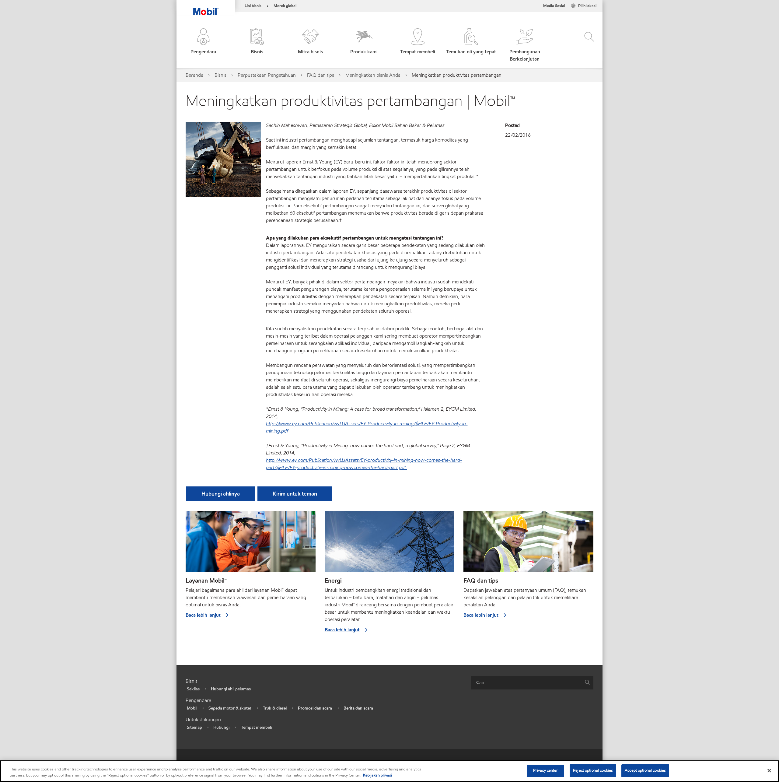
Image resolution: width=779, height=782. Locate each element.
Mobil (192, 708)
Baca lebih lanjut (203, 615)
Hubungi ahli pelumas (231, 689)
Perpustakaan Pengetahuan (267, 75)
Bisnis (220, 75)
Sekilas (193, 689)
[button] (203, 45)
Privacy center (545, 770)
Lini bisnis (253, 6)
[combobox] (532, 682)
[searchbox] (526, 682)
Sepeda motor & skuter (229, 708)
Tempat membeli (256, 727)
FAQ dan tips (320, 75)
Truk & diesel (275, 708)
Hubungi (221, 727)
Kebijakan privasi (377, 775)
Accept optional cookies (645, 770)
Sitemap (194, 727)
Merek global (285, 6)
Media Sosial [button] (554, 6)
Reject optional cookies (593, 770)
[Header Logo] (205, 7)
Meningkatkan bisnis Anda (372, 75)
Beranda (194, 75)
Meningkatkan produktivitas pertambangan (456, 75)
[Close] (769, 770)
